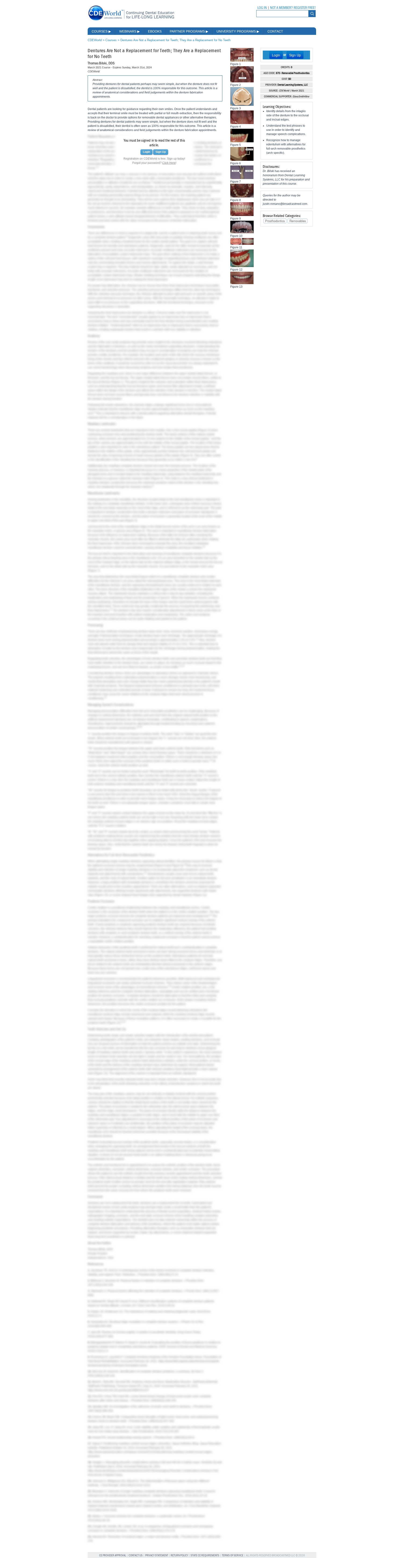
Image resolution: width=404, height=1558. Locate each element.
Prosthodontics (275, 221)
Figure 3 (186, 455)
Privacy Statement (156, 1555)
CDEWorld (95, 40)
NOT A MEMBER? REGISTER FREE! (293, 8)
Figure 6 (138, 530)
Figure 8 (160, 865)
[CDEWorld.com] (131, 20)
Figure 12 (114, 1022)
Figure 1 (117, 382)
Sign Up (160, 152)
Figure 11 (200, 895)
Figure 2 (204, 430)
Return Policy (179, 1555)
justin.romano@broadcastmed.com (285, 203)
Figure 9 (177, 865)
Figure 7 (94, 570)
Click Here (169, 163)
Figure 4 (157, 478)
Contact (275, 31)
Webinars (129, 31)
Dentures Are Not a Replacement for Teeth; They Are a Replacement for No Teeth (175, 40)
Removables (297, 221)
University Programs (237, 31)
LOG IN (262, 8)
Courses (101, 31)
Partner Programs (189, 31)
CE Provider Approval (112, 1555)
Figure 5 (131, 520)
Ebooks (155, 31)
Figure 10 (101, 895)
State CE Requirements (205, 1555)
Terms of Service (232, 1555)
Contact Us (136, 1555)
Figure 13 (101, 1073)
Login (146, 152)
